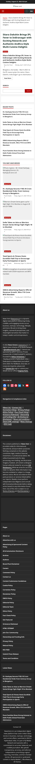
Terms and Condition (10, 658)
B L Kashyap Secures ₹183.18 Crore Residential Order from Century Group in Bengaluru (17, 114)
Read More (8, 78)
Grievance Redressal (10, 624)
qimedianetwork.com (12, 350)
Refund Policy (8, 645)
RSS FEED (6, 650)
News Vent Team (8, 65)
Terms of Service (9, 491)
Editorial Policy (8, 603)
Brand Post (7, 184)
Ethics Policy (7, 611)
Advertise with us (9, 540)
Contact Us (10, 368)
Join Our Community (10, 633)
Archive (5, 555)
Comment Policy (9, 573)
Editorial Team (8, 607)
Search (6, 86)
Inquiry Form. (23, 371)
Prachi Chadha (7, 196)
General (5, 51)
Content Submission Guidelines (14, 581)
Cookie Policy (8, 585)
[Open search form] (22, 11)
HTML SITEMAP (8, 628)
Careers (5, 568)
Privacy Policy (8, 641)
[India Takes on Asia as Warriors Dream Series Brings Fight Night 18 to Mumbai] (17, 210)
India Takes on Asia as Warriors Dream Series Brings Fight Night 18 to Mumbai (17, 224)
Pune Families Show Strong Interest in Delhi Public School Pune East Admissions (17, 153)
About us (6, 536)
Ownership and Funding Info (13, 637)
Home (5, 18)
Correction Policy (9, 590)
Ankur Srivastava (18, 357)
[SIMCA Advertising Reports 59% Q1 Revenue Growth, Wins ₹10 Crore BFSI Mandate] (17, 277)
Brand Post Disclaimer (11, 564)
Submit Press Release (11, 654)
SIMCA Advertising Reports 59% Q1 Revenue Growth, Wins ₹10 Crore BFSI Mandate (17, 142)
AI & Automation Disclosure (13, 551)
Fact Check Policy (9, 615)
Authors (6, 560)
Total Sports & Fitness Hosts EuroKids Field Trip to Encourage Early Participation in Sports (16, 132)
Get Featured (8, 620)
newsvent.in (22, 345)
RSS (31, 11)
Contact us (7, 577)
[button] (3, 11)
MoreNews (26, 759)
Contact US (17, 727)
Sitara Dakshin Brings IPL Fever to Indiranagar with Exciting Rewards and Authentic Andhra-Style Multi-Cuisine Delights (17, 59)
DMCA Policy (7, 598)
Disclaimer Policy (9, 594)
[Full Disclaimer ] (23, 491)
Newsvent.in (15, 319)
